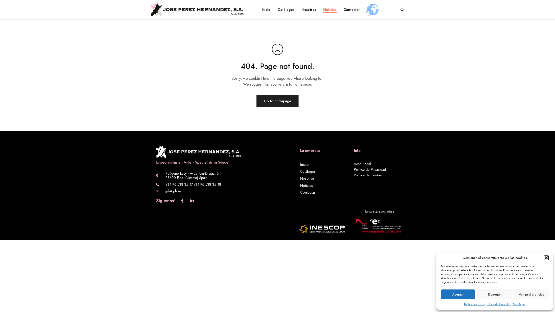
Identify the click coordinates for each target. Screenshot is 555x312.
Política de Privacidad (499, 304)
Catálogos (286, 9)
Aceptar (458, 294)
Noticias (329, 9)
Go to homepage (277, 101)
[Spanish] (369, 12)
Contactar (351, 9)
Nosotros (309, 9)
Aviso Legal (519, 304)
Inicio (266, 9)
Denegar (494, 294)
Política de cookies (474, 304)
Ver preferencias (531, 294)
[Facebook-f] (182, 201)
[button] (546, 258)
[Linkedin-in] (192, 201)
